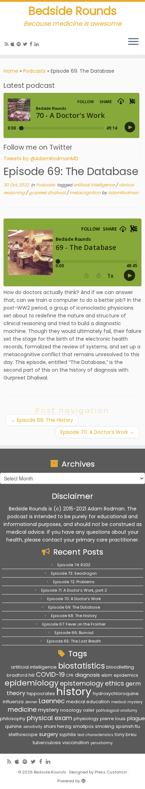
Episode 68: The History (42, 420)
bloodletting (120, 667)
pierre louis (113, 719)
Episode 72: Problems (74, 582)
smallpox (83, 726)
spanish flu (128, 726)
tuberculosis (47, 743)
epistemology (81, 683)
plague (136, 718)
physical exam (49, 717)
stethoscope (23, 734)
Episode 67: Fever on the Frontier (74, 624)
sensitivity (32, 726)
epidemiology (31, 682)
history (74, 691)
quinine (13, 726)
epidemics (126, 675)
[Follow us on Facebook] (32, 44)
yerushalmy (101, 743)
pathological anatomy (116, 710)
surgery (48, 734)
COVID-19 (50, 674)
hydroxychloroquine (116, 694)
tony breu (126, 734)
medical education (88, 702)
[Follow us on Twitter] (26, 44)
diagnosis (87, 675)
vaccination (75, 743)
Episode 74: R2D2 (73, 565)
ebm (106, 675)
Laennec (52, 701)
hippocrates (41, 694)
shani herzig (57, 726)
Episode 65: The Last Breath (74, 641)
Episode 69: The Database (74, 607)
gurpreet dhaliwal (48, 193)
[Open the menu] (133, 42)
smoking (104, 726)
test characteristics (95, 734)
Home (11, 70)
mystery (48, 709)
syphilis (67, 734)
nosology (71, 710)
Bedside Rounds (73, 11)
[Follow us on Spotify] (20, 44)
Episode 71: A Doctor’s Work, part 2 (74, 590)
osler (89, 710)
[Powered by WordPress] (83, 779)
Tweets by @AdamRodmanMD (41, 158)
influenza (13, 702)
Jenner (31, 702)
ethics (114, 683)
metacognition (86, 193)
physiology (86, 719)
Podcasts (34, 70)
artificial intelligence (94, 185)
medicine (22, 709)
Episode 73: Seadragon (74, 573)
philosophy (12, 719)
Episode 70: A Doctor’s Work (97, 432)
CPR (70, 675)
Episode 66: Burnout (74, 632)
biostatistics (81, 665)
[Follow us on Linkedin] (37, 44)
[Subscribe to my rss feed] (8, 44)
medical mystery (127, 702)
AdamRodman (123, 193)
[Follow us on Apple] (14, 44)
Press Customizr (111, 772)
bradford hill (20, 675)
